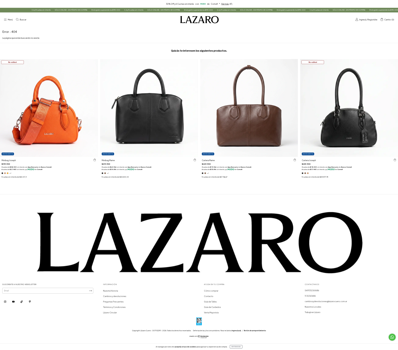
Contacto (208, 296)
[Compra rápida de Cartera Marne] (295, 160)
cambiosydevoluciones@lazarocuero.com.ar (326, 301)
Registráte (372, 20)
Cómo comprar (211, 291)
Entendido (236, 347)
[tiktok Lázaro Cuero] (22, 301)
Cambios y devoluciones (114, 296)
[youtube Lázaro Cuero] (13, 301)
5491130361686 (312, 290)
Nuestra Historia (110, 291)
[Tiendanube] (199, 337)
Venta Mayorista (211, 312)
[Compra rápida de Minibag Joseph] (95, 160)
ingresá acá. (236, 330)
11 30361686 (310, 296)
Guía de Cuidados (212, 307)
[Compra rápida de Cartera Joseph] (395, 160)
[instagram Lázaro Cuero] (5, 301)
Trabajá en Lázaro (312, 312)
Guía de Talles (210, 302)
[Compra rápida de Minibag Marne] (195, 160)
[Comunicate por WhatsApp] (392, 337)
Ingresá (362, 20)
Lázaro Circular (110, 312)
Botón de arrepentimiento (255, 330)
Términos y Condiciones (114, 307)
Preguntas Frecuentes (113, 302)
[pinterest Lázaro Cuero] (30, 301)
